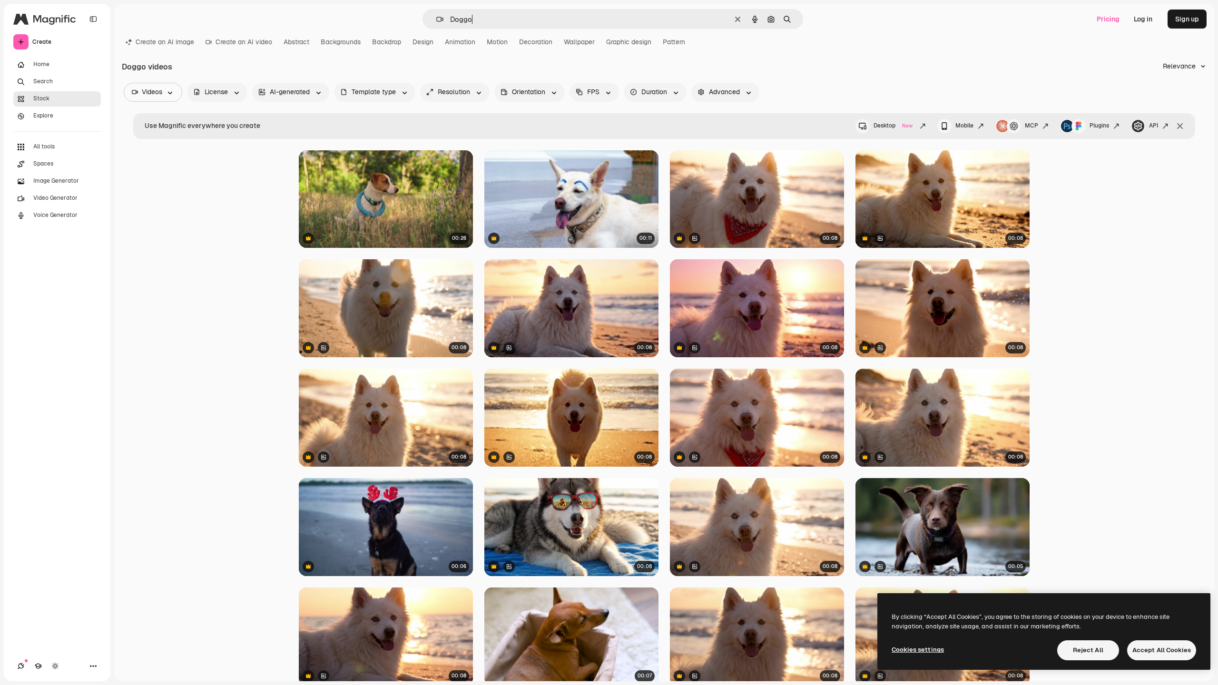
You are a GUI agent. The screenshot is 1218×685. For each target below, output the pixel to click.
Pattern (674, 42)
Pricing (1108, 19)
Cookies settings (918, 650)
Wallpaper (579, 42)
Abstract (296, 42)
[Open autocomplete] (436, 19)
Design (423, 42)
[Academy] (38, 666)
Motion (497, 42)
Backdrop (386, 42)
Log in (1143, 19)
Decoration (535, 42)
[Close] (1180, 126)
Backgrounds (341, 42)
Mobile (964, 125)
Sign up (1187, 19)
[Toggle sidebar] (93, 19)
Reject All (1088, 650)
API (1153, 125)
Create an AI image (165, 42)
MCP (1031, 125)
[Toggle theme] (55, 666)
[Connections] (21, 666)
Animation (460, 42)
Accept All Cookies (1161, 650)
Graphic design (628, 42)
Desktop (893, 125)
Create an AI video (244, 42)
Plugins (1099, 125)
